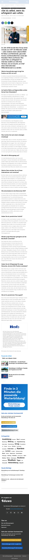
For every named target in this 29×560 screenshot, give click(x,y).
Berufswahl (23, 439)
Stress (8, 458)
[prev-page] (2, 381)
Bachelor (14, 439)
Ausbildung (6, 439)
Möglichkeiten (12, 453)
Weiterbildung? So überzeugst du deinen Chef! (12, 475)
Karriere (20, 448)
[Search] (27, 2)
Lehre (3, 451)
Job (15, 448)
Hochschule (19, 446)
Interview (11, 448)
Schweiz (14, 455)
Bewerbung (4, 441)
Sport (25, 455)
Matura (7, 453)
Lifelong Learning (19, 451)
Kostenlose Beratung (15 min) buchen (12, 548)
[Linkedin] (9, 23)
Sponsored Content (5, 525)
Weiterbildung (13, 462)
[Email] (12, 23)
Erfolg (17, 444)
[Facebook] (2, 23)
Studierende (4, 460)
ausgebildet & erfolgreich (9, 5)
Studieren (21, 457)
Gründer (14, 446)
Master (3, 453)
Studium (12, 460)
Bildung (10, 441)
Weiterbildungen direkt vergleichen (11, 544)
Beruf (18, 439)
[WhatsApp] (5, 23)
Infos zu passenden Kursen (9, 426)
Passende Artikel (6, 356)
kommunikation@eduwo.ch (16, 508)
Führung (9, 446)
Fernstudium (22, 444)
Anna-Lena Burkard (7, 17)
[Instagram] (11, 512)
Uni (22, 460)
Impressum (3, 527)
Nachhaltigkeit (19, 453)
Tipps (19, 460)
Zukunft (21, 462)
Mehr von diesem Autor (9, 358)
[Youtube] (21, 512)
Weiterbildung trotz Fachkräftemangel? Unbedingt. (13, 470)
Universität (4, 462)
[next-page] (4, 381)
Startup (4, 458)
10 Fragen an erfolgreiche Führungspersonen (18, 8)
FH (2, 446)
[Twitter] (18, 512)
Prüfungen (4, 455)
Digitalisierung (21, 441)
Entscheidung (11, 444)
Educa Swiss (4, 444)
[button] (2, 2)
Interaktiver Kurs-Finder (8, 422)
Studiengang (13, 458)
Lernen (8, 451)
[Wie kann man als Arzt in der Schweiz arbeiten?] (4, 376)
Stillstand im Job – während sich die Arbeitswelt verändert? (12, 479)
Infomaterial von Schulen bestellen (11, 540)
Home (2, 5)
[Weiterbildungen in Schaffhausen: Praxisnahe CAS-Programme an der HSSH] (4, 369)
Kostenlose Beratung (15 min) (10, 430)
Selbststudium (20, 455)
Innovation (4, 448)
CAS (15, 441)
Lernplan (13, 451)
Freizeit (5, 446)
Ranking (9, 455)
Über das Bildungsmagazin (7, 523)
